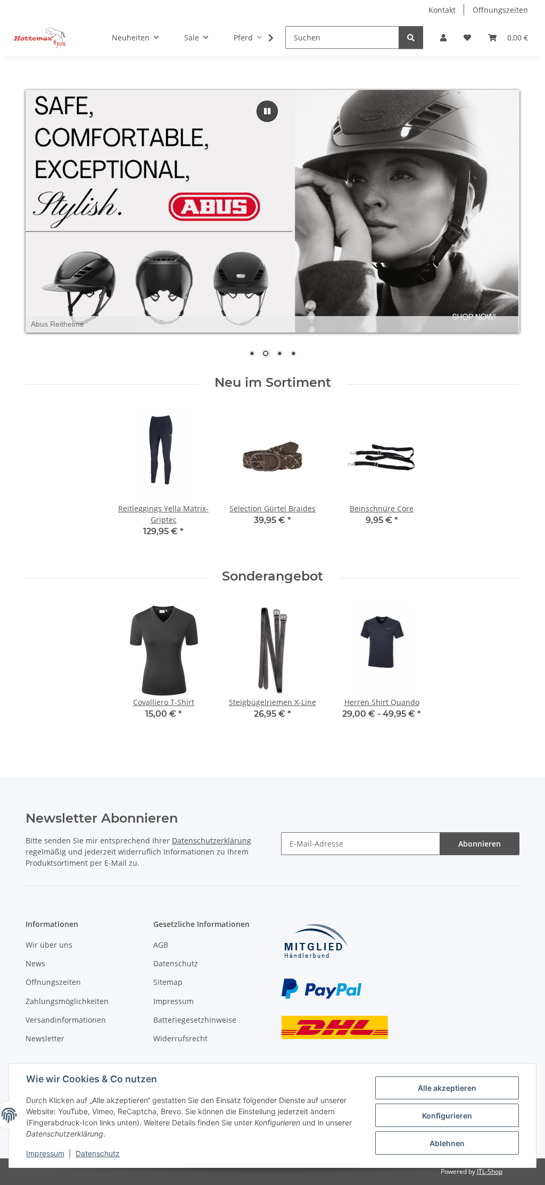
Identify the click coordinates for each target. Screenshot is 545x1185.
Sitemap (168, 982)
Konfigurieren (447, 1115)
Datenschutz (98, 1153)
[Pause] (267, 111)
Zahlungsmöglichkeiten (67, 1001)
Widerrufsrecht (180, 1038)
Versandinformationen (66, 1020)
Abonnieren (479, 844)
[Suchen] (411, 37)
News (35, 963)
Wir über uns (49, 945)
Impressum (45, 1153)
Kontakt (442, 10)
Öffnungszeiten (500, 10)
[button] (443, 37)
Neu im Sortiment (272, 382)
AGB (160, 945)
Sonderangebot (272, 576)
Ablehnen (447, 1143)
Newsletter (45, 1038)
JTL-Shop (489, 1171)
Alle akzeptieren (447, 1087)
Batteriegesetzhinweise (194, 1020)
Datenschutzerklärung (211, 840)
